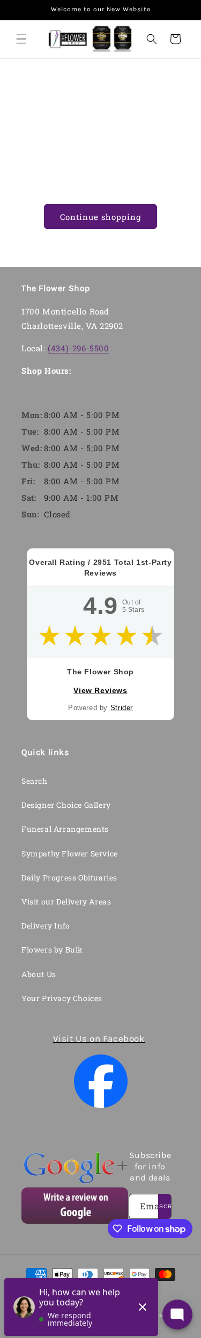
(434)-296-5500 (78, 348)
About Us (38, 974)
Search (34, 781)
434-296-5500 (105, 87)
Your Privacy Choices (61, 998)
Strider (121, 708)
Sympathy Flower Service (69, 853)
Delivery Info (45, 925)
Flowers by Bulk (52, 950)
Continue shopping (100, 216)
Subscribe (164, 1206)
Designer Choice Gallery (66, 805)
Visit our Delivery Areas (66, 901)
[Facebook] (100, 1081)
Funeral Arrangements (65, 829)
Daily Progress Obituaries (69, 877)
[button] (21, 39)
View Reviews (100, 690)
